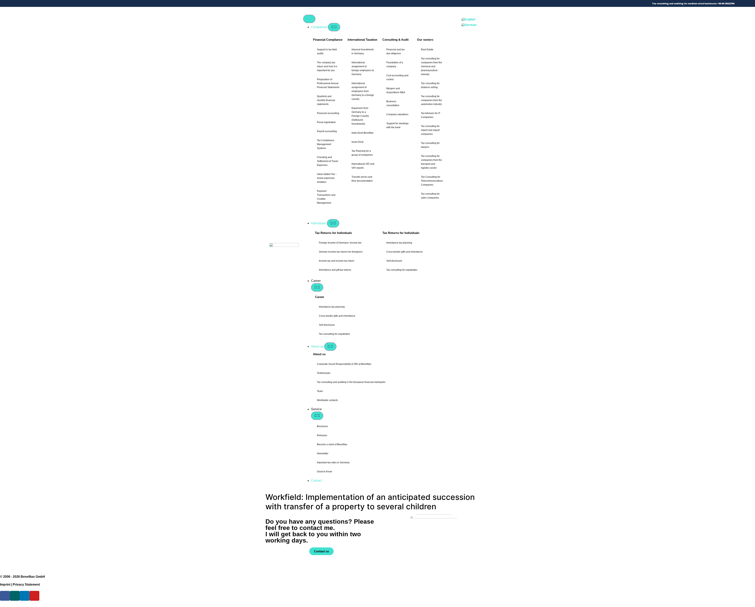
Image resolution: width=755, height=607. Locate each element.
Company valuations (397, 114)
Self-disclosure (394, 260)
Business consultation (392, 103)
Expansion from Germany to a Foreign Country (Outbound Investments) (360, 116)
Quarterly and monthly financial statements (326, 100)
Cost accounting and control (397, 77)
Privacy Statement (26, 584)
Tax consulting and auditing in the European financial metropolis (351, 382)
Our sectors (425, 39)
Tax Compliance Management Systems (325, 144)
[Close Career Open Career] (317, 287)
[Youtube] (54, 3)
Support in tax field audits (327, 51)
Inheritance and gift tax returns (335, 270)
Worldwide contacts (327, 400)
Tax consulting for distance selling (430, 85)
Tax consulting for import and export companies (430, 130)
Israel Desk (358, 142)
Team (320, 391)
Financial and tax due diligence (395, 51)
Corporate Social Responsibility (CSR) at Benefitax (344, 364)
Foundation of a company (394, 64)
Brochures (322, 426)
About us (319, 354)
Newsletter (322, 453)
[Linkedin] (49, 3)
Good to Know (324, 471)
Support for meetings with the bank (397, 125)
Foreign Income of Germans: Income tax (340, 242)
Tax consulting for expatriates (401, 270)
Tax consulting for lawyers (430, 145)
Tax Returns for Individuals (333, 233)
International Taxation (362, 39)
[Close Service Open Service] (317, 416)
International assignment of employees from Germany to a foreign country (363, 91)
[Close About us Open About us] (330, 346)
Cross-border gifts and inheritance (404, 251)
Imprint (5, 584)
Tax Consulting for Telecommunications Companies (432, 181)
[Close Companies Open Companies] (334, 27)
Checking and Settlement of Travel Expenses (327, 161)
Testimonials (323, 373)
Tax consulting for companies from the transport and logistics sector (431, 162)
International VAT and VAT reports (363, 166)
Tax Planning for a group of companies (362, 153)
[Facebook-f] (37, 3)
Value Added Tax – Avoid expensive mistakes (327, 178)
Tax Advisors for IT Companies (430, 115)
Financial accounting (328, 113)
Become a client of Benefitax (332, 444)
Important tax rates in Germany (333, 462)
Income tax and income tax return (336, 260)
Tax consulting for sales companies (430, 195)
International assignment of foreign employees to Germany (363, 68)
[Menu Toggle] (309, 19)
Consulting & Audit (395, 39)
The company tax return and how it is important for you (327, 66)
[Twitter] (31, 3)
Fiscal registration (326, 122)
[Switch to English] (468, 19)
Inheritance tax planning (399, 242)
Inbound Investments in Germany (363, 51)
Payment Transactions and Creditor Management (326, 197)
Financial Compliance (328, 39)
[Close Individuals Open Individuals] (333, 223)
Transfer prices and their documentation (362, 179)
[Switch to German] (469, 25)
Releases (322, 435)
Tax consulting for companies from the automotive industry (431, 100)
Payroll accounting (327, 131)
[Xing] (43, 3)
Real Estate (427, 49)
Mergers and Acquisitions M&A (395, 90)
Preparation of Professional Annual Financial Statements (328, 83)
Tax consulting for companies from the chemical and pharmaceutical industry (431, 66)
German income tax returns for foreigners (341, 251)
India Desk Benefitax (363, 133)
